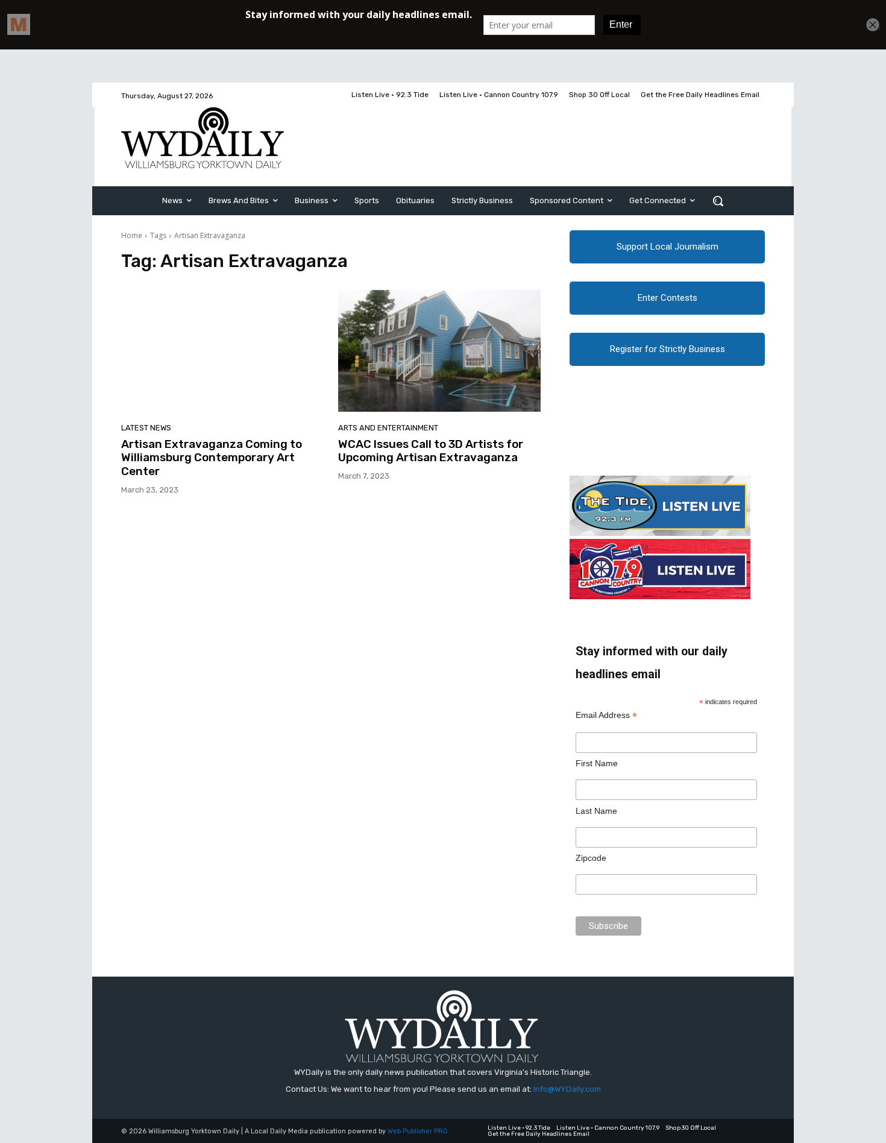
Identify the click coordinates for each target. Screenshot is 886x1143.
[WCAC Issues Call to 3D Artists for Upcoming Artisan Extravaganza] (439, 351)
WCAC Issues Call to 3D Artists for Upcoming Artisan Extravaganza (430, 451)
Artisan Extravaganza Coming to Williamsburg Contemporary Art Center (211, 458)
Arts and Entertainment (388, 428)
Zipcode (591, 858)
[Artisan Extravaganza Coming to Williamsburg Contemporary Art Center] (222, 351)
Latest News (146, 428)
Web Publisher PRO (418, 1131)
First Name (597, 763)
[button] (717, 200)
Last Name (596, 811)
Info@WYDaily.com (567, 1089)
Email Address (606, 715)
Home (131, 235)
